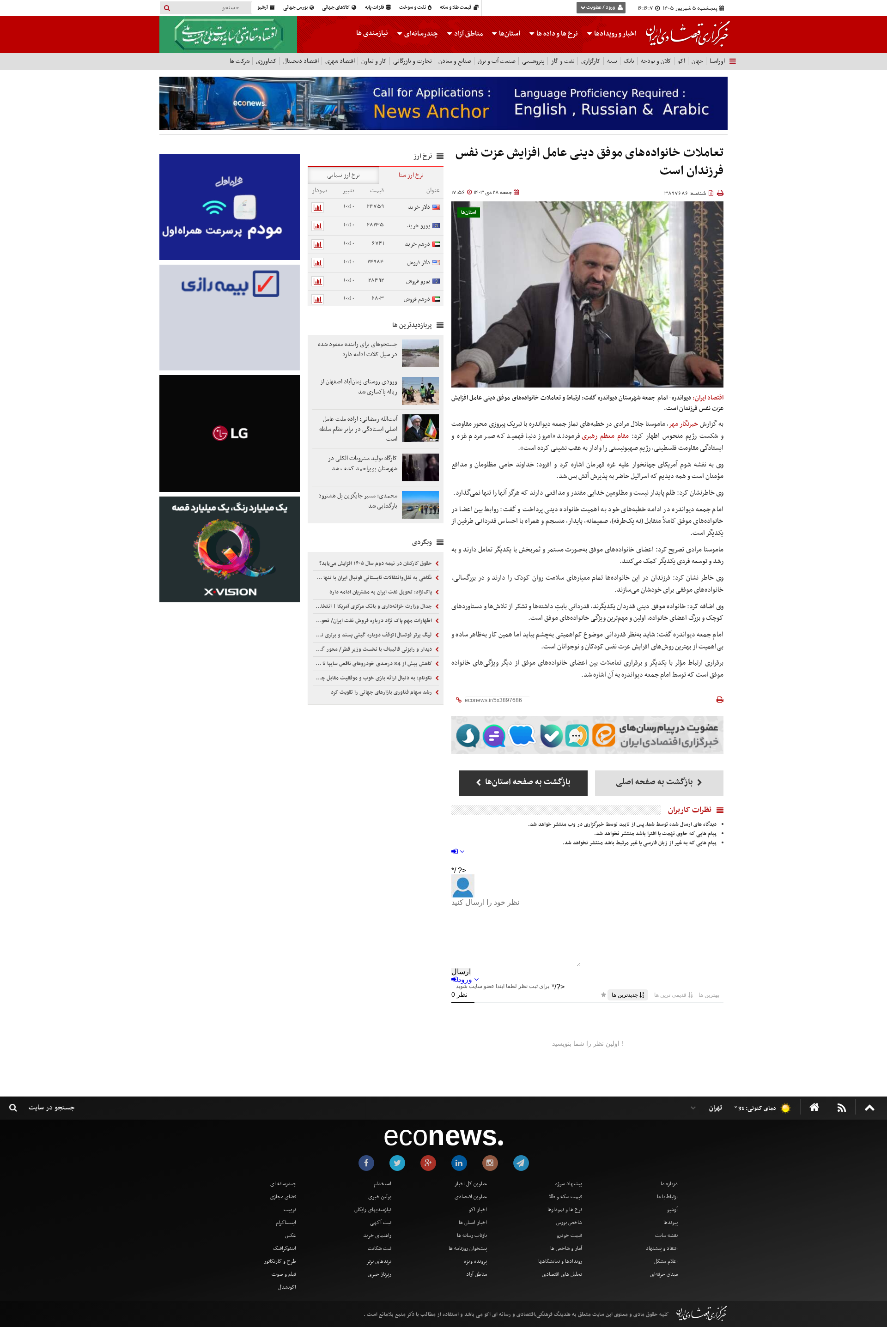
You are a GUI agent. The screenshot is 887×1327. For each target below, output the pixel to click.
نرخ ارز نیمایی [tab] (343, 175)
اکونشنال (287, 1287)
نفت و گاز (563, 61)
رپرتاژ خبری (379, 1274)
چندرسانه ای (283, 1183)
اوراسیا (717, 61)
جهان (697, 61)
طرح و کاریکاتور (280, 1261)
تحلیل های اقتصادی (562, 1274)
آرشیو (263, 7)
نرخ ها (557, 34)
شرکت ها (239, 61)
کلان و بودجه (656, 61)
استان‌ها (509, 34)
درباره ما (669, 1183)
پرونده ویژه (475, 1261)
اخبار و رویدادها (615, 34)
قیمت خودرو (569, 1235)
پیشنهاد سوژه (568, 1183)
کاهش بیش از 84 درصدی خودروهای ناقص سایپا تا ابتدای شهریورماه (373, 663)
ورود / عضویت (600, 7)
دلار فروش (418, 262)
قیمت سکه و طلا (565, 1196)
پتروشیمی (533, 61)
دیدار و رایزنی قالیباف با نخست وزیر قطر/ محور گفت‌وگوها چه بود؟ (373, 649)
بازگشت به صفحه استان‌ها (527, 782)
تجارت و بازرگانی (412, 61)
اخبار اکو (478, 1209)
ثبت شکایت (379, 1248)
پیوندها (670, 1222)
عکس (290, 1235)
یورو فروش (418, 281)
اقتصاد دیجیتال (301, 61)
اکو (681, 61)
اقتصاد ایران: (708, 398)
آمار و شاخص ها (566, 1248)
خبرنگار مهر (683, 424)
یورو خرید (418, 225)
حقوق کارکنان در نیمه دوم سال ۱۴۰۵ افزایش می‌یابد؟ (376, 563)
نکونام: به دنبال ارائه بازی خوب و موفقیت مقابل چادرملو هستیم (373, 678)
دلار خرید (419, 207)
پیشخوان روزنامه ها (468, 1248)
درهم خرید (417, 244)
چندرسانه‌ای (420, 34)
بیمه (612, 61)
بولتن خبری (379, 1196)
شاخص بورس (569, 1222)
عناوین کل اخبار (471, 1183)
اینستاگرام (286, 1222)
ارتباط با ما (667, 1196)
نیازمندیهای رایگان (372, 1209)
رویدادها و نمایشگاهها (560, 1261)
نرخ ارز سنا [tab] (411, 175)
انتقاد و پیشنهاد (662, 1248)
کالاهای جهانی (336, 7)
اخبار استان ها (473, 1222)
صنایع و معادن (454, 61)
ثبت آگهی (380, 1222)
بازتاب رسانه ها (472, 1235)
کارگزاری (591, 61)
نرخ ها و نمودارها (564, 1209)
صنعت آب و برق (497, 61)
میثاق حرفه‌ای (664, 1274)
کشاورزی (266, 61)
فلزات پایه (375, 7)
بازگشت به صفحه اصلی (655, 782)
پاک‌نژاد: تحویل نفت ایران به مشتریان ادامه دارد (381, 592)
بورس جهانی (296, 7)
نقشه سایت (666, 1235)
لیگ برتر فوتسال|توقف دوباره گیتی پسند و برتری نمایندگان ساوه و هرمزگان (373, 635)
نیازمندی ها (372, 33)
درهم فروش (417, 299)
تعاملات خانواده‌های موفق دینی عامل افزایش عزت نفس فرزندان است (589, 162)
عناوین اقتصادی (471, 1196)
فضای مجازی (283, 1196)
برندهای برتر (378, 1261)
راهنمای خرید (377, 1235)
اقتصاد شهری (340, 61)
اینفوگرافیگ (284, 1248)
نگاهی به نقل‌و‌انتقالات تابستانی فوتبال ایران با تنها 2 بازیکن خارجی (373, 577)
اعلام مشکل (666, 1261)
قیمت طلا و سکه (456, 7)
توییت (290, 1209)
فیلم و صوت (284, 1274)
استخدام (382, 1183)
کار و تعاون (374, 61)
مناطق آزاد (468, 34)
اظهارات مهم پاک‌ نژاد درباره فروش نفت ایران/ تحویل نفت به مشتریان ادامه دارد (373, 620)
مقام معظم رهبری (605, 436)
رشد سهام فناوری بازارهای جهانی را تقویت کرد (382, 692)
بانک (629, 61)
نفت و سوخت (413, 7)
